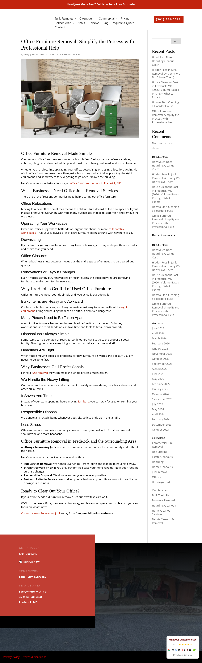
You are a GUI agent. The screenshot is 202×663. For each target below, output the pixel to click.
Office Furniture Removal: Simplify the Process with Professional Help (165, 116)
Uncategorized (161, 482)
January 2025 (160, 389)
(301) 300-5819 (168, 19)
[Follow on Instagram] (44, 622)
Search (175, 41)
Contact (60, 27)
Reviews (93, 23)
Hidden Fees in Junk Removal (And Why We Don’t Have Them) (166, 73)
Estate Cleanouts (162, 457)
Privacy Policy (11, 657)
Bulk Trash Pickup (163, 495)
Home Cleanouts (162, 467)
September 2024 (162, 399)
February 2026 (161, 343)
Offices (76, 54)
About (81, 23)
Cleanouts (86, 18)
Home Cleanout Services (161, 512)
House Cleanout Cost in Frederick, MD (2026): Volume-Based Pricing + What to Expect (165, 90)
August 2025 (159, 369)
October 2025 (160, 358)
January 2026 (160, 348)
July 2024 (157, 404)
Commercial (106, 18)
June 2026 (158, 328)
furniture (83, 401)
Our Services (160, 490)
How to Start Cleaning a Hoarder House (165, 104)
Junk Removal (64, 18)
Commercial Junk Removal (59, 54)
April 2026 (158, 333)
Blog (105, 23)
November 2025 (162, 353)
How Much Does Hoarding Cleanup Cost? (163, 61)
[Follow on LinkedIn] (63, 622)
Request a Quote (123, 23)
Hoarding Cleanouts (164, 505)
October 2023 (160, 429)
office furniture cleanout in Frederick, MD (95, 183)
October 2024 (160, 394)
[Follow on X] (38, 622)
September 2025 (162, 363)
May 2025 (158, 379)
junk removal (39, 373)
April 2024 (158, 414)
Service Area (63, 23)
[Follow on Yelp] (57, 622)
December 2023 (162, 424)
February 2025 (161, 384)
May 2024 (158, 409)
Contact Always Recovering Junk (40, 513)
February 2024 (161, 419)
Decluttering (159, 452)
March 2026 (159, 338)
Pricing (125, 18)
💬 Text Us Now (29, 562)
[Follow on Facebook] (32, 622)
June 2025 (158, 374)
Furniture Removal (163, 500)
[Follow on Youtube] (51, 622)
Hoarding (158, 462)
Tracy (26, 54)
